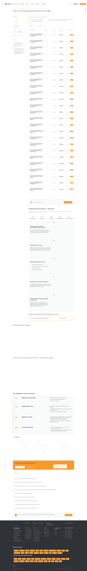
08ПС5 (17, 18)
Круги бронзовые (28, 538)
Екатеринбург (22, 550)
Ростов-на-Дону (17, 552)
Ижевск (27, 550)
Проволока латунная (37, 533)
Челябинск (60, 552)
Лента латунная (36, 537)
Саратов (31, 552)
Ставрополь (36, 552)
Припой (56, 533)
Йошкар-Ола (32, 550)
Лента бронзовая (28, 533)
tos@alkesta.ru (76, 3)
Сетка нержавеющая (17, 538)
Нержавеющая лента (17, 541)
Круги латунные (36, 541)
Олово (56, 530)
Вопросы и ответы (17, 473)
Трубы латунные (36, 534)
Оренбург (58, 550)
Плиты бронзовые (29, 534)
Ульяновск (46, 552)
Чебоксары (54, 552)
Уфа (50, 552)
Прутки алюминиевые (68, 533)
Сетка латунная (36, 538)
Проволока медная (47, 533)
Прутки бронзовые (29, 529)
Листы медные (46, 529)
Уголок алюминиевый (68, 532)
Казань (37, 550)
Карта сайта (52, 568)
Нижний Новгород (52, 550)
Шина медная (46, 534)
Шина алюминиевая (68, 534)
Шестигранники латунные (38, 532)
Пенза (63, 550)
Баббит (56, 534)
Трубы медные (46, 532)
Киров (41, 550)
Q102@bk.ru (75, 4)
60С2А (17, 21)
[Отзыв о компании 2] (43, 445)
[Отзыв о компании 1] (63, 445)
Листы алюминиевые (68, 529)
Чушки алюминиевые (68, 537)
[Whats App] (70, 3)
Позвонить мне (30, 467)
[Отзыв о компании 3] (24, 445)
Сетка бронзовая (28, 532)
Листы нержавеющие (17, 530)
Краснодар (45, 550)
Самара (22, 552)
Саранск (26, 552)
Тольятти (41, 552)
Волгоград (16, 550)
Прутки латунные (37, 529)
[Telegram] (69, 3)
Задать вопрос (19, 467)
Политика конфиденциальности (61, 568)
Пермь (67, 550)
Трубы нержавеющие (17, 535)
